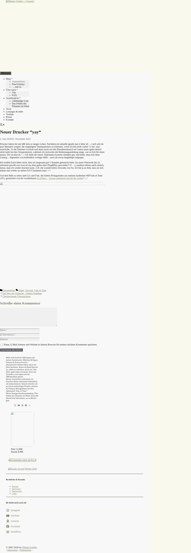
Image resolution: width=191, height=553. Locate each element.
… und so (16, 87)
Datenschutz (17, 491)
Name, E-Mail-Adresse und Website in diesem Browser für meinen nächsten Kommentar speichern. (50, 344)
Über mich (11, 90)
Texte (8, 109)
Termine (10, 114)
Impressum (16, 489)
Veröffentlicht (12, 98)
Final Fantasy (18, 84)
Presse (9, 117)
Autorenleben (18, 81)
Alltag (21, 290)
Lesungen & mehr (14, 111)
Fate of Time (40, 290)
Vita (14, 92)
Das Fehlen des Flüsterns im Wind (20, 105)
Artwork (29, 290)
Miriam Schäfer (29, 547)
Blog (8, 79)
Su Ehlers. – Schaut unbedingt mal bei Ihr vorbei (60, 178)
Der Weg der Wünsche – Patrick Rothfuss (22, 293)
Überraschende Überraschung (16, 296)
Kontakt (10, 119)
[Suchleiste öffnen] (2, 125)
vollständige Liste (20, 101)
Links (14, 493)
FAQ (14, 95)
